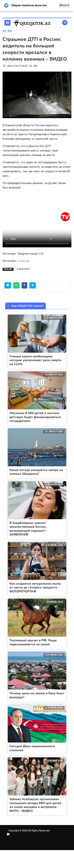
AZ (4, 31)
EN (10, 31)
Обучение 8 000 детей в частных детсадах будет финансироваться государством (35, 417)
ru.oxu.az (23, 261)
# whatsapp (23, 269)
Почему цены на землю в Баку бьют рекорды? (36, 695)
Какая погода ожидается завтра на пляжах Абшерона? (36, 472)
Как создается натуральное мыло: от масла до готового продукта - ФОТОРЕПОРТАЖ (35, 587)
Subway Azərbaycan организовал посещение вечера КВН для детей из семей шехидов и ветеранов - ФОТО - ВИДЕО (35, 805)
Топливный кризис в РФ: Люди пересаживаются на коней (33, 642)
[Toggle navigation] (7, 23)
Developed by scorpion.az (48, 835)
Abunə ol (64, 5)
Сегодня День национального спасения (32, 748)
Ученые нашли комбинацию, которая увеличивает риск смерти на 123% (35, 360)
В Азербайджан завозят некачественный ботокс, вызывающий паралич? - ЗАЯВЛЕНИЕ (28, 529)
